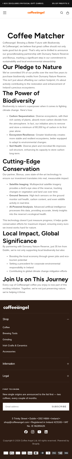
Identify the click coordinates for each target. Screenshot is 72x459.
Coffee (6, 327)
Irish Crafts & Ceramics (15, 345)
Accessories (9, 351)
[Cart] (67, 13)
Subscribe (59, 406)
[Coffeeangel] (16, 307)
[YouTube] (39, 432)
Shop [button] (6, 319)
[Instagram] (33, 432)
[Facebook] (26, 432)
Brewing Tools (10, 333)
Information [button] (9, 363)
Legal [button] (6, 375)
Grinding (7, 339)
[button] (5, 13)
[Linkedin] (46, 432)
